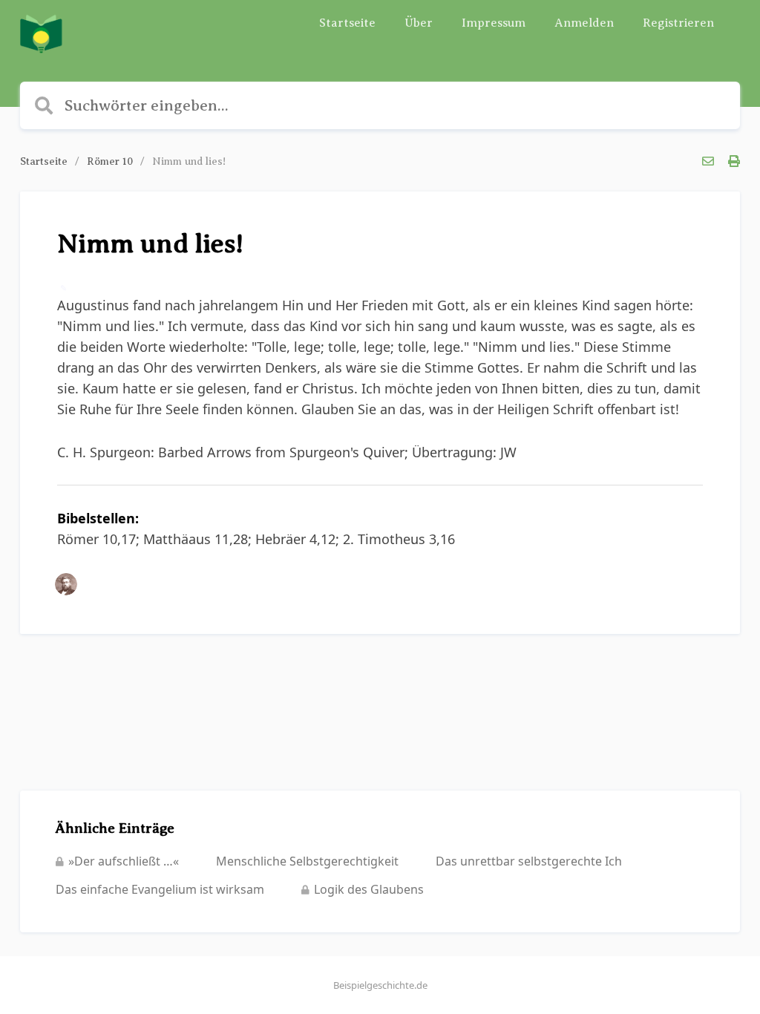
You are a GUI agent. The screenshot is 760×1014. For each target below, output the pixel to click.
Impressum (493, 23)
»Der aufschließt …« (123, 861)
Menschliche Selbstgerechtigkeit (307, 861)
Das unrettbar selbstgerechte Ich (529, 861)
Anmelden (584, 23)
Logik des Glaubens (369, 889)
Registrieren (678, 23)
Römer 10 (110, 161)
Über (418, 23)
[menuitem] (347, 23)
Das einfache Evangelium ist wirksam (160, 889)
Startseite (347, 23)
